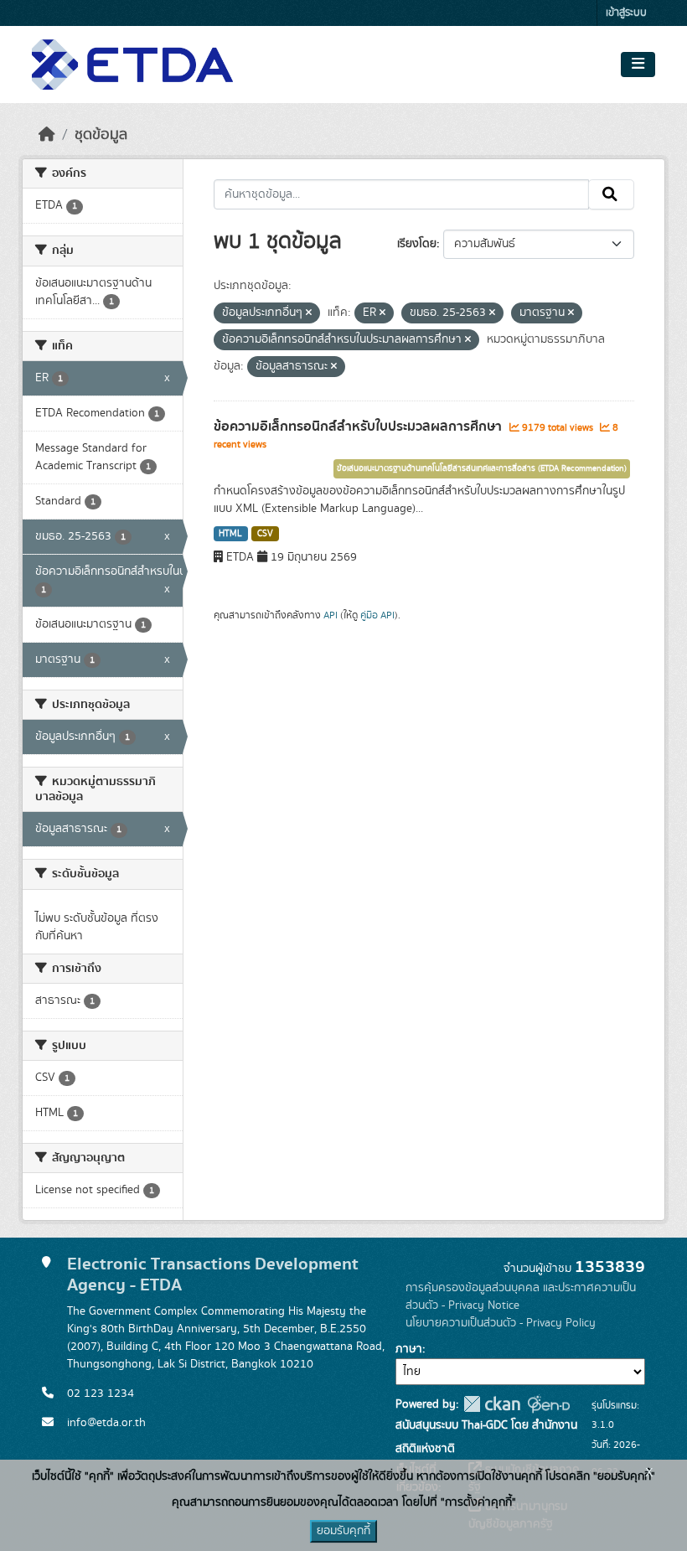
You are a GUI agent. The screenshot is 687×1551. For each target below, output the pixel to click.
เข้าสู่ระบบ (626, 13)
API (330, 615)
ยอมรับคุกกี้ (343, 1531)
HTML (230, 533)
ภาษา (408, 1349)
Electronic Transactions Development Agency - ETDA (213, 1274)
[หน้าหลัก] (47, 135)
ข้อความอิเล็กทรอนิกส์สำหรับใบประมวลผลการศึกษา (359, 426)
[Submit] (611, 194)
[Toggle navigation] (638, 64)
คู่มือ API (377, 615)
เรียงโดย (416, 243)
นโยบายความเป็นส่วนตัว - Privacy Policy (500, 1323)
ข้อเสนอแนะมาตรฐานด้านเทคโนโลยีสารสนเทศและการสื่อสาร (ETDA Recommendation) (482, 468)
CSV (265, 533)
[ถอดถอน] (309, 313)
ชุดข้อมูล (101, 135)
